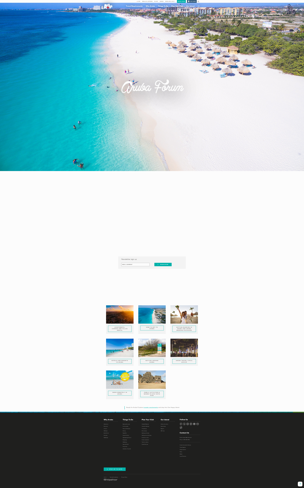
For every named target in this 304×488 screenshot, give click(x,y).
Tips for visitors (145, 442)
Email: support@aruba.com (186, 437)
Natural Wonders (126, 428)
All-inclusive (144, 430)
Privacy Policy (124, 477)
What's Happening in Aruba (133, 245)
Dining (124, 430)
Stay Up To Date (115, 469)
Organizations (183, 449)
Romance (106, 426)
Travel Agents (183, 447)
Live (138, 1)
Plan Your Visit (177, 6)
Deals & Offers (147, 1)
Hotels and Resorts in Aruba (120, 361)
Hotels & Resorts (145, 424)
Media (181, 454)
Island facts (163, 426)
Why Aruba (150, 6)
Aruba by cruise (145, 437)
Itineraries (125, 446)
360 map (163, 430)
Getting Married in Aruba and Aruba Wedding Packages (184, 329)
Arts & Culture (126, 435)
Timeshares (144, 428)
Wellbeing (125, 442)
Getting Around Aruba (152, 361)
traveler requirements (151, 407)
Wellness (105, 430)
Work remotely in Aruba (119, 393)
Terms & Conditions (114, 477)
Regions (162, 428)
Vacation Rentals (145, 426)
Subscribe (164, 264)
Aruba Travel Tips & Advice (184, 361)
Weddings (106, 437)
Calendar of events (127, 448)
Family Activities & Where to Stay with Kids (152, 394)
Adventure (106, 424)
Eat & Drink (106, 433)
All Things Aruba (128, 240)
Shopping (125, 439)
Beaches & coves (126, 424)
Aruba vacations (145, 439)
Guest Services (145, 444)
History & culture (164, 424)
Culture (105, 428)
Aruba (124, 242)
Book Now (181, 1)
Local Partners (183, 456)
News (161, 1)
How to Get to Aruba (152, 328)
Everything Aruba (129, 251)
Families (105, 435)
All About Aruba (128, 248)
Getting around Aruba (146, 435)
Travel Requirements (134, 6)
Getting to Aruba (145, 433)
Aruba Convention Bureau (185, 445)
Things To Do (163, 6)
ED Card (193, 1)
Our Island (190, 6)
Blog (156, 1)
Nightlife (125, 433)
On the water (125, 426)
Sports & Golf (126, 444)
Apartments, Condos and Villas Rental (120, 329)
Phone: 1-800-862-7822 (185, 439)
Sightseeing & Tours (127, 437)
